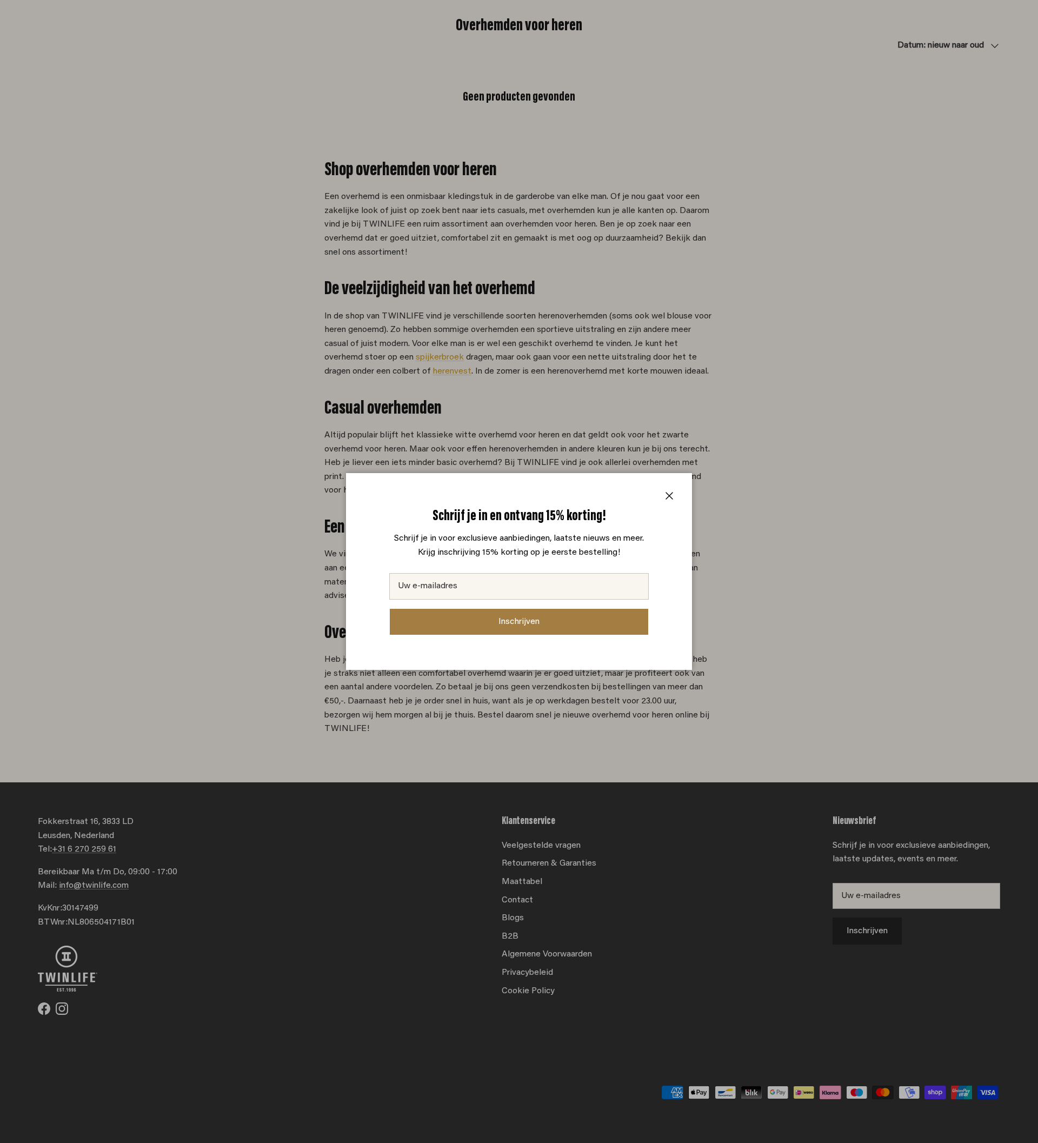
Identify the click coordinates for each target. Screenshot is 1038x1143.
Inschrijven (519, 621)
